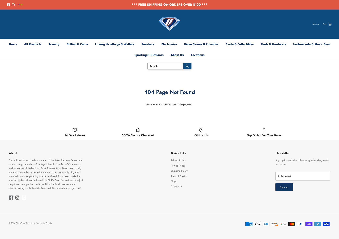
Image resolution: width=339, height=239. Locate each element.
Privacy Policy (178, 160)
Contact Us (176, 186)
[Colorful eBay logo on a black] (20, 4)
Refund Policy (178, 165)
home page (183, 104)
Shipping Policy (179, 171)
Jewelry (54, 44)
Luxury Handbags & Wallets (114, 44)
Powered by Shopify (44, 223)
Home (13, 44)
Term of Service (179, 176)
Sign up (284, 187)
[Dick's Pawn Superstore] (170, 24)
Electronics (169, 44)
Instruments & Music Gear (311, 44)
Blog (173, 181)
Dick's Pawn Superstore (25, 223)
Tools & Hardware (273, 44)
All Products (32, 44)
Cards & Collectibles (240, 44)
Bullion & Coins (77, 44)
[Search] (187, 66)
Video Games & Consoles (201, 44)
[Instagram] (13, 4)
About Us (177, 55)
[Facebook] (8, 4)
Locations (198, 55)
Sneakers (147, 44)
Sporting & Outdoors (149, 55)
